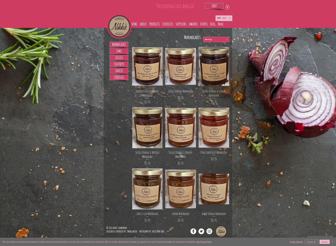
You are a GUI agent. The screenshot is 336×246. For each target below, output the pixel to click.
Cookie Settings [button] (296, 241)
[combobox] (216, 39)
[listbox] (223, 18)
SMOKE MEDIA (132, 231)
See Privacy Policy (204, 241)
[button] (227, 7)
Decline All (311, 241)
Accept (324, 241)
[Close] (332, 242)
